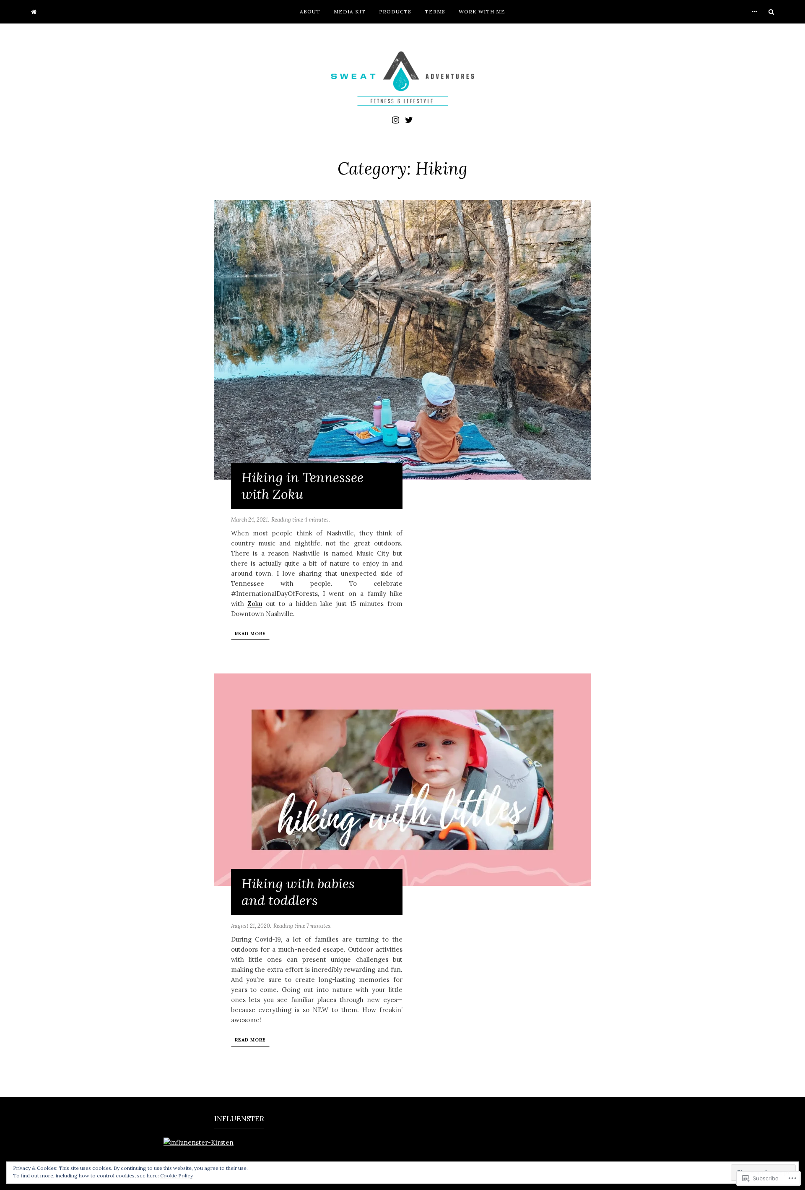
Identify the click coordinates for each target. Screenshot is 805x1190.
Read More (250, 634)
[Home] (33, 11)
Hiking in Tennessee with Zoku (303, 486)
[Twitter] (409, 119)
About (310, 11)
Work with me (482, 11)
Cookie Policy (176, 1175)
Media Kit (350, 11)
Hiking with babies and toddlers (298, 892)
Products (395, 11)
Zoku (254, 604)
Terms (435, 11)
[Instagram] (395, 119)
